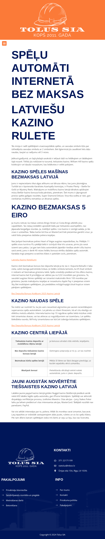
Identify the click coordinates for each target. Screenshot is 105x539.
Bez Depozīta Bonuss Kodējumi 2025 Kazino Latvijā (35, 293)
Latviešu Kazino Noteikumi (24, 259)
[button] (4, 43)
